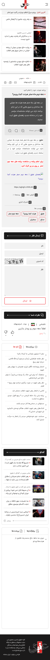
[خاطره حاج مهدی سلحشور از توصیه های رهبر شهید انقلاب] (40, 65)
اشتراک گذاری (23, 202)
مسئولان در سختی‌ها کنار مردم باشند (30, 403)
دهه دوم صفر (13, 213)
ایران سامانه (6, 654)
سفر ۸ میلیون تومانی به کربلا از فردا (30, 353)
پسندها (17, 195)
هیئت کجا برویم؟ (29, 213)
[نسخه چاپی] (5, 82)
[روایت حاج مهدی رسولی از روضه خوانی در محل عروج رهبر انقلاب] (40, 51)
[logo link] (25, 4)
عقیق (42, 213)
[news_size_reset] (16, 130)
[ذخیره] (10, 82)
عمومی (21, 78)
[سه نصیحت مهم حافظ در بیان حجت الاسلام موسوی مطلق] (38, 503)
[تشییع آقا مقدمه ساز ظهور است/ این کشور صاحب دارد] (38, 462)
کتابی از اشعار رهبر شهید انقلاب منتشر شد (28, 390)
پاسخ (41, 333)
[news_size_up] (23, 130)
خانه (27, 78)
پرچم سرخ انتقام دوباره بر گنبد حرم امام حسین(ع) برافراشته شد (21, 12)
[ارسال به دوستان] (15, 82)
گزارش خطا (30, 195)
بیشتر (9, 521)
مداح (42, 219)
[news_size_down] (10, 130)
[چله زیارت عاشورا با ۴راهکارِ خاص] (40, 23)
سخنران (33, 219)
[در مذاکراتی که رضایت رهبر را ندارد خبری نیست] (40, 37)
